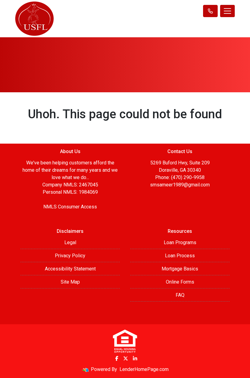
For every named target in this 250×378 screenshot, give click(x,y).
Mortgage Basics (180, 269)
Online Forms (180, 282)
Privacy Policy (70, 256)
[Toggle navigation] (227, 11)
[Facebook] (116, 358)
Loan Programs (180, 242)
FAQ (180, 295)
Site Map (70, 282)
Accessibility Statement (70, 269)
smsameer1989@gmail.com (180, 185)
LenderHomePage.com (144, 369)
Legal (70, 242)
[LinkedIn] (135, 358)
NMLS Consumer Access (70, 207)
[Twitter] (125, 358)
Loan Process (180, 256)
